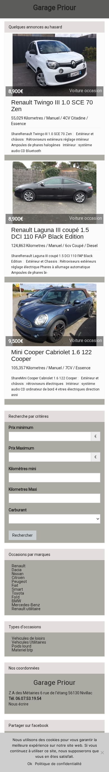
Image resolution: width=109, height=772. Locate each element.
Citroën (18, 578)
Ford (16, 597)
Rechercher (22, 535)
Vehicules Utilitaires (29, 642)
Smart (17, 589)
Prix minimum (21, 427)
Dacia (17, 570)
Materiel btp (22, 650)
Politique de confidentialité (58, 763)
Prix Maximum (21, 448)
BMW (16, 601)
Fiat (15, 585)
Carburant (18, 510)
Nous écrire (19, 704)
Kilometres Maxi (23, 489)
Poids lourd (21, 646)
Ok (29, 763)
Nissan (17, 574)
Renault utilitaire (26, 609)
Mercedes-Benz (26, 605)
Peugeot (19, 582)
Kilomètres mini (22, 468)
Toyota (18, 593)
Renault (18, 566)
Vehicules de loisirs (28, 638)
